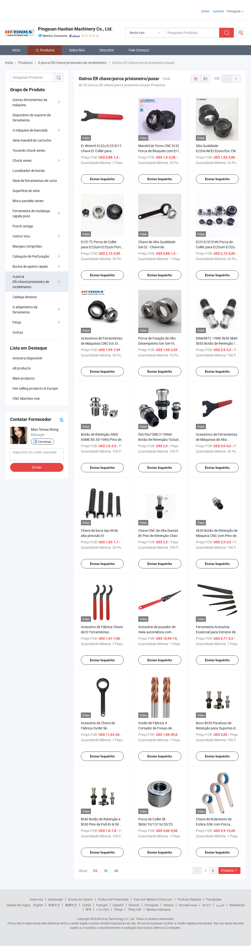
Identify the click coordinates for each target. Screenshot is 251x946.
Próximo (227, 870)
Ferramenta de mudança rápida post (31, 213)
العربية (220, 905)
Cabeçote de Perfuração (31, 256)
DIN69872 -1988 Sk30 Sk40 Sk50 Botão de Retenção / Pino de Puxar (217, 343)
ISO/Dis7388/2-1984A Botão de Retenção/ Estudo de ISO (159, 439)
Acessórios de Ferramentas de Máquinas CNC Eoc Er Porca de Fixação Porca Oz (101, 343)
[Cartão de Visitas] (61, 419)
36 (106, 870)
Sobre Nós (77, 50)
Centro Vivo (21, 236)
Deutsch (134, 905)
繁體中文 (71, 905)
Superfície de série (26, 190)
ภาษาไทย (102, 909)
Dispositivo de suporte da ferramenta (32, 117)
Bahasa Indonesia (158, 909)
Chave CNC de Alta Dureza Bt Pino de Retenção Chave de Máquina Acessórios (158, 535)
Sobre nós (36, 899)
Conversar (44, 441)
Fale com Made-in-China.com (153, 899)
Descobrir (107, 50)
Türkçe (118, 909)
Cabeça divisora (25, 297)
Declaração (55, 899)
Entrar (205, 11)
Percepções (214, 899)
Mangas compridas (27, 246)
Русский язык (188, 905)
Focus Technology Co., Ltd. (117, 919)
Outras (18, 332)
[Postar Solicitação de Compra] (241, 33)
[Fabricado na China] (36, 9)
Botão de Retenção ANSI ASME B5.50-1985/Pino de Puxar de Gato (101, 439)
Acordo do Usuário (80, 899)
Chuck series (22, 160)
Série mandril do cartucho (32, 140)
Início (16, 50)
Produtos (47, 50)
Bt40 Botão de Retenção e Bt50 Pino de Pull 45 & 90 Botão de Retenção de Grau (102, 824)
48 (116, 870)
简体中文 (54, 905)
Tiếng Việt (134, 909)
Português (151, 905)
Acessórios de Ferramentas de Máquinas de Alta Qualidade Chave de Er (216, 439)
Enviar (37, 467)
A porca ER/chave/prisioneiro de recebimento (31, 281)
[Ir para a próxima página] (236, 78)
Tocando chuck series (29, 150)
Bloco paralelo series (28, 200)
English (38, 905)
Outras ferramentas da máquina (30, 102)
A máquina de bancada (30, 130)
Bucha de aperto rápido (30, 266)
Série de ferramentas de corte (35, 180)
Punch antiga (23, 226)
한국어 (206, 905)
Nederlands (237, 905)
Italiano (168, 905)
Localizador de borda (29, 170)
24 (95, 871)
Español (118, 905)
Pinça (17, 322)
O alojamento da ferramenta (25, 309)
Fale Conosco (139, 50)
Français (102, 905)
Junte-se (218, 11)
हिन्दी (88, 909)
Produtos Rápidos (189, 899)
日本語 (86, 905)
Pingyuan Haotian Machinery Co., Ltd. (75, 28)
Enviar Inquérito (102, 179)
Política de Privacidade (113, 899)
